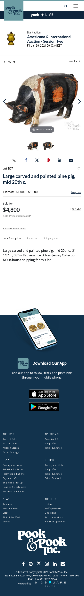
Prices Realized (53, 478)
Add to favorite (78, 169)
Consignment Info (54, 464)
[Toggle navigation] (76, 6)
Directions (50, 512)
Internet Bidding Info (14, 473)
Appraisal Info (52, 438)
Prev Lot (10, 62)
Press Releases (10, 508)
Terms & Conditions (13, 491)
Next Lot (73, 61)
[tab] (12, 240)
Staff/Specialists (53, 508)
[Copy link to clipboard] (14, 160)
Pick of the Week (12, 517)
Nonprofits (50, 443)
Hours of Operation (55, 521)
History (48, 503)
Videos (6, 521)
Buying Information (13, 464)
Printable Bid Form (13, 469)
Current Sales (10, 438)
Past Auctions (10, 443)
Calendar (7, 503)
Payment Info (10, 478)
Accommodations (54, 517)
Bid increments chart (14, 228)
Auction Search (11, 447)
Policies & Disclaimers (14, 486)
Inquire (76, 192)
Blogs (5, 512)
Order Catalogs (11, 452)
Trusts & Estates (53, 447)
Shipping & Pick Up (13, 482)
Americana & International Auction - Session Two (49, 38)
